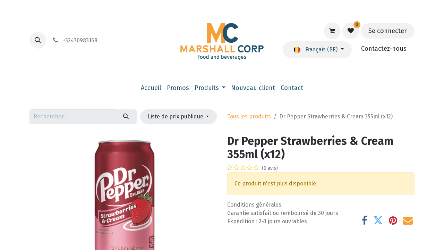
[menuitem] (151, 88)
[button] (37, 40)
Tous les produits (249, 116)
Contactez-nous (384, 48)
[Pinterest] (393, 220)
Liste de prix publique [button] (176, 116)
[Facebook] (364, 220)
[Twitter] (378, 220)
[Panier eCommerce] (332, 31)
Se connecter (387, 31)
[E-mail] (408, 220)
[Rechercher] (126, 116)
